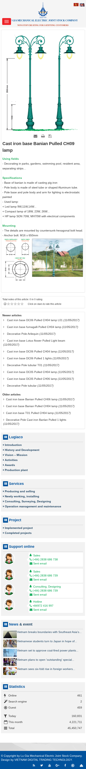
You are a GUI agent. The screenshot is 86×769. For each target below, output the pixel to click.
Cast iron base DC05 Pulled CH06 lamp (32, 378)
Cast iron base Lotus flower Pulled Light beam (36, 340)
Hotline (37, 601)
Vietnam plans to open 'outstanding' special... (45, 659)
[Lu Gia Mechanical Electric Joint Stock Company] (43, 9)
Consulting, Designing (47, 586)
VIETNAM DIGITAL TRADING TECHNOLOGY (43, 759)
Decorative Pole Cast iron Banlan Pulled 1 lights (36, 419)
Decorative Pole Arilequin (23, 333)
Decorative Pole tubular (22, 385)
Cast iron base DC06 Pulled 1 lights (29, 358)
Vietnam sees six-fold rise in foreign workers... (46, 669)
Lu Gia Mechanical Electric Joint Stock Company (51, 755)
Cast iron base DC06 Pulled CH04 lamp (32, 351)
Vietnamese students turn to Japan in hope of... (47, 641)
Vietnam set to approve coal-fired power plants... (47, 650)
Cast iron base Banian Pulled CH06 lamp (32, 399)
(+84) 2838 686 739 (45, 575)
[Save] (50, 136)
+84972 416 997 (43, 605)
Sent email (40, 563)
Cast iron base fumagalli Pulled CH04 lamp (34, 327)
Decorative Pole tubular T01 (24, 365)
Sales (36, 555)
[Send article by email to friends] (36, 136)
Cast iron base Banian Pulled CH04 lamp (32, 406)
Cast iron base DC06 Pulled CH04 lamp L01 (35, 320)
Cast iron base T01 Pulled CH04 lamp (30, 413)
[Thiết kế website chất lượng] (73, 765)
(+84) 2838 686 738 (45, 559)
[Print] (43, 136)
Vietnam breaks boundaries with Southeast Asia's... (49, 632)
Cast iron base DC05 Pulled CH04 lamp (32, 372)
